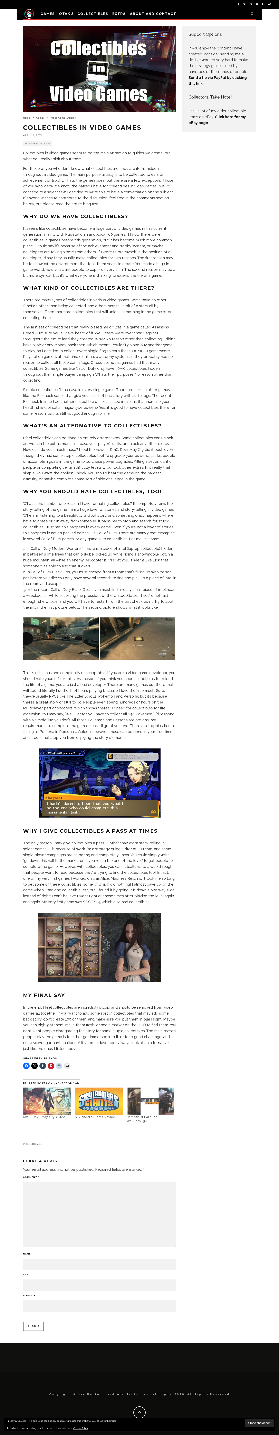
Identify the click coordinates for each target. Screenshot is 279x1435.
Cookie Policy (80, 1428)
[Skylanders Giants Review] (99, 1101)
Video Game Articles (37, 143)
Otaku (66, 14)
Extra (119, 14)
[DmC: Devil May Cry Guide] (47, 1101)
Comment (31, 1177)
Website (29, 1295)
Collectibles (92, 14)
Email (28, 1275)
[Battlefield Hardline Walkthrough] (151, 1101)
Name (28, 1254)
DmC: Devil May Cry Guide (44, 1117)
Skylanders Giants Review (95, 1117)
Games (47, 14)
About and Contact (153, 14)
